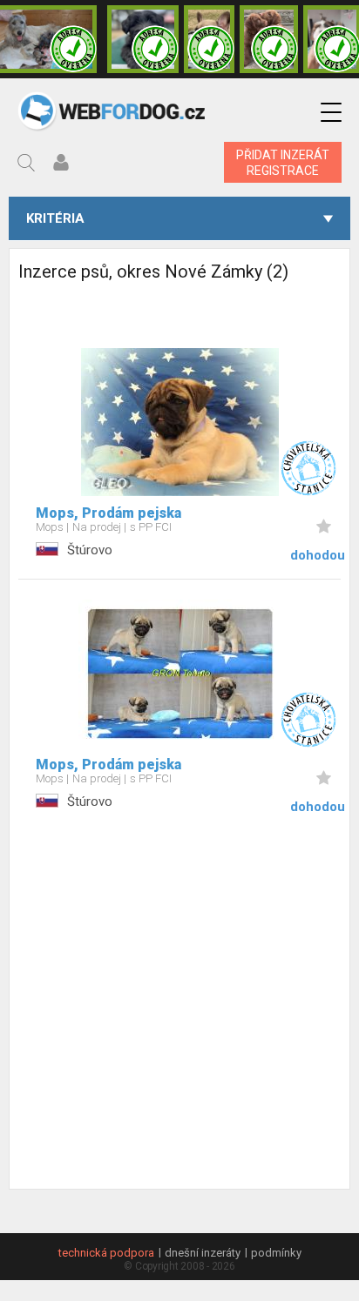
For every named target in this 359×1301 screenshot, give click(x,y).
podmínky (276, 1252)
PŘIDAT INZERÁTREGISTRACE (282, 163)
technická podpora (106, 1252)
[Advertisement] (179, 1009)
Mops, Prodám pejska (108, 513)
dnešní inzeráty (202, 1252)
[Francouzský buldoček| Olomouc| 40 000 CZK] (209, 39)
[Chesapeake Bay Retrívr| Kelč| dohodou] (269, 39)
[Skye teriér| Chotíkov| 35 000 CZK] (143, 39)
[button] (331, 112)
